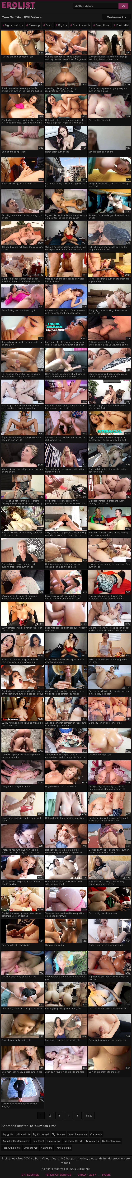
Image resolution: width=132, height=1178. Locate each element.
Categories (30, 1174)
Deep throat (103, 25)
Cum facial (38, 1141)
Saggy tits (7, 1134)
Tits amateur (92, 1141)
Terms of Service (58, 1174)
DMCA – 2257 (87, 1174)
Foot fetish (122, 25)
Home (106, 1174)
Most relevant (115, 17)
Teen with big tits (11, 1147)
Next (89, 1115)
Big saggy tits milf (73, 1141)
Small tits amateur (77, 1134)
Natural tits (46, 1147)
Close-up (34, 25)
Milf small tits (23, 1134)
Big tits (62, 25)
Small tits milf (31, 1147)
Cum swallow (54, 1141)
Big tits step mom (111, 1141)
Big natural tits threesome (15, 1141)
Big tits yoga (58, 1134)
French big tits (63, 1147)
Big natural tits (14, 25)
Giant (49, 25)
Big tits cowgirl (41, 1134)
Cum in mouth (81, 25)
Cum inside (96, 1134)
